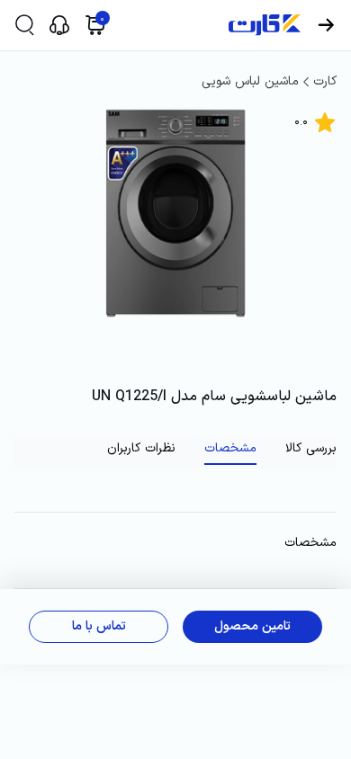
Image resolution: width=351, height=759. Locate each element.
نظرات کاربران (141, 449)
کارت (325, 81)
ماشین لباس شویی (250, 81)
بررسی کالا (311, 449)
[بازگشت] (326, 25)
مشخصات (230, 449)
